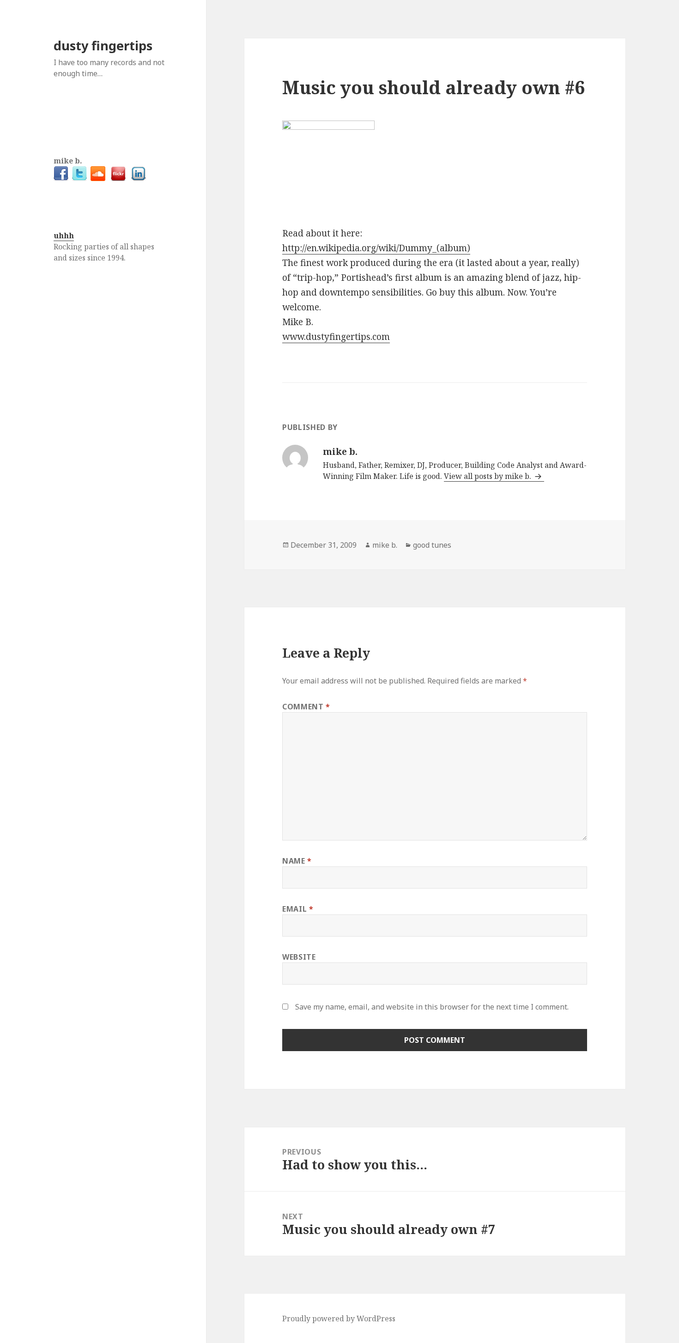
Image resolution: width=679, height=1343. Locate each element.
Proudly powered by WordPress (338, 1318)
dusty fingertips (103, 45)
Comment (306, 707)
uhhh (64, 235)
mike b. (384, 545)
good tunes (432, 545)
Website (298, 957)
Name (297, 861)
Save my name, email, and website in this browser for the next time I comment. (432, 1007)
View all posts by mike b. (488, 476)
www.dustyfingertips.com (336, 337)
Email (297, 909)
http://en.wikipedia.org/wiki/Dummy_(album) (376, 248)
